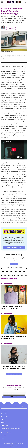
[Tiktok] (22, 406)
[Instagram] (15, 406)
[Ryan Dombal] (3, 27)
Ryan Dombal (10, 28)
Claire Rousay (6, 66)
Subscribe (14, 264)
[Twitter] (19, 406)
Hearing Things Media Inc (15, 443)
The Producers (5, 6)
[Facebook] (26, 406)
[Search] (26, 2)
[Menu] (2, 2)
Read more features (14, 374)
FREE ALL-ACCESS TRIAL (14, 247)
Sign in (20, 267)
